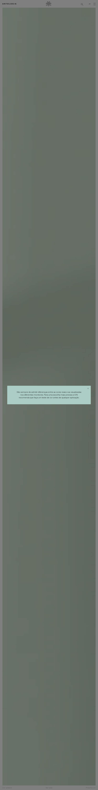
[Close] (88, 388)
